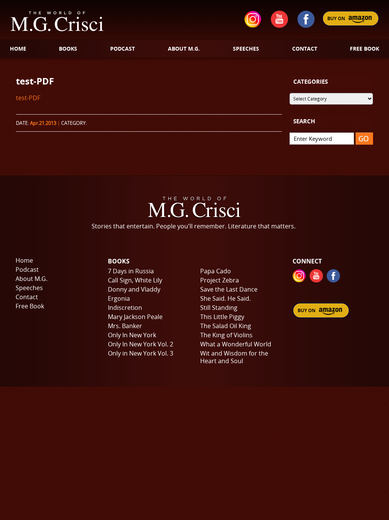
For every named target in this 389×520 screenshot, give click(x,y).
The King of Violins (226, 335)
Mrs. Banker (125, 326)
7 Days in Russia (131, 271)
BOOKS (68, 48)
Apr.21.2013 (43, 123)
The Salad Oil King (225, 326)
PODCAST (122, 48)
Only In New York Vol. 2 (140, 344)
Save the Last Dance (229, 289)
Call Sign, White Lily (135, 280)
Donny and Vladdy (134, 289)
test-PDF (35, 81)
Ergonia (119, 298)
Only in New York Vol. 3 (140, 353)
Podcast (27, 269)
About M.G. (31, 278)
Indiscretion (125, 307)
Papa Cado (215, 271)
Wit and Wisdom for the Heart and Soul (234, 357)
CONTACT (304, 48)
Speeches (29, 288)
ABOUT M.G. (184, 48)
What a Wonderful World (235, 344)
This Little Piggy (222, 317)
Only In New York (132, 335)
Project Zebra (219, 280)
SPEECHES (246, 48)
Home (24, 260)
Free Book (30, 306)
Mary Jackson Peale (135, 317)
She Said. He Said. (225, 298)
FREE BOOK (364, 48)
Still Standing (218, 307)
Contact (27, 297)
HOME (18, 48)
